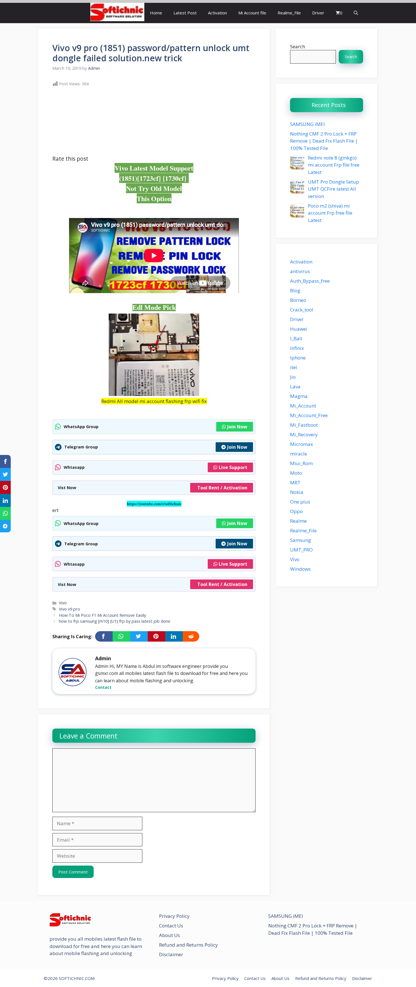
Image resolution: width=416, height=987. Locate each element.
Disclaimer (171, 954)
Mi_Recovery (304, 434)
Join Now (237, 427)
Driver (318, 13)
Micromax (301, 444)
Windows (300, 569)
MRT (295, 482)
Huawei (298, 329)
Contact (103, 687)
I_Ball (296, 338)
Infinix (297, 348)
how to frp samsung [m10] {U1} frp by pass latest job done (114, 621)
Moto (296, 473)
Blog (295, 290)
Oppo (296, 511)
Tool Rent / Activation (222, 488)
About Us (169, 935)
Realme (298, 521)
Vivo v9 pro (69, 609)
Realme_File (289, 13)
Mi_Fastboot (304, 425)
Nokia (296, 492)
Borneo (298, 300)
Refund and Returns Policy (188, 945)
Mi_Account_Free (309, 415)
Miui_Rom (301, 463)
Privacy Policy (174, 916)
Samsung (300, 540)
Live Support (233, 467)
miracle (298, 453)
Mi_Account (303, 405)
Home (156, 13)
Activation (217, 13)
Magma (299, 396)
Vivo (63, 602)
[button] (356, 13)
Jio (293, 377)
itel (293, 367)
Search (297, 46)
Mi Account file (252, 13)
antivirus (300, 271)
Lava (295, 386)
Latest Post (185, 13)
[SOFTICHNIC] (117, 13)
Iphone (298, 357)
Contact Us (171, 925)
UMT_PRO (301, 549)
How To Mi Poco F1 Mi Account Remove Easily (102, 615)
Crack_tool (301, 309)
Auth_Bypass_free (310, 281)
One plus (300, 501)
